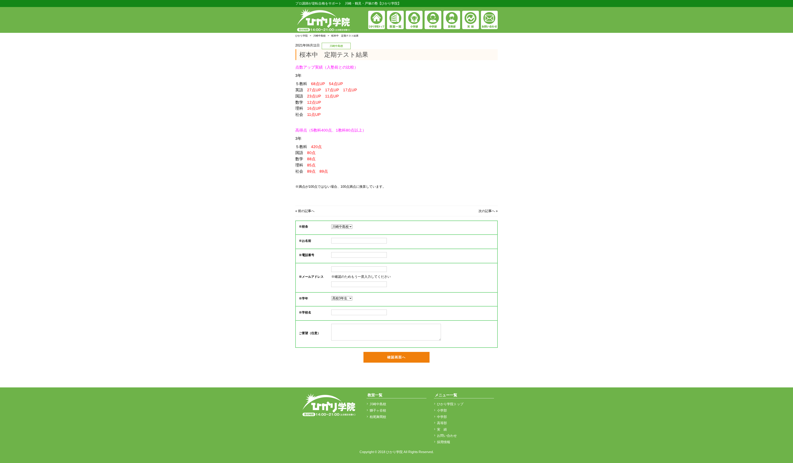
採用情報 (443, 442)
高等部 (442, 423)
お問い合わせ (447, 435)
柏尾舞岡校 (378, 417)
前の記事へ (306, 211)
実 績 (442, 429)
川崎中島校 (319, 35)
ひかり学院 (301, 35)
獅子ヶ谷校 (378, 410)
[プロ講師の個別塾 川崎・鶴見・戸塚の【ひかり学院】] (323, 19)
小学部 (442, 410)
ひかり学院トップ (450, 404)
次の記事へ (486, 211)
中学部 (442, 417)
